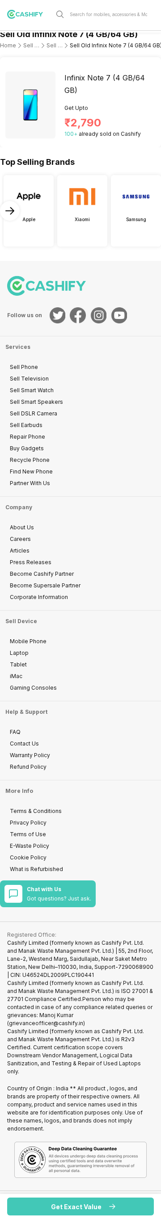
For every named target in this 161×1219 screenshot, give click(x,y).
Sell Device (21, 621)
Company (18, 507)
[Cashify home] (28, 14)
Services (17, 346)
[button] (80, 1206)
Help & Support (26, 711)
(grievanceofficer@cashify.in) (46, 1023)
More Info (19, 791)
